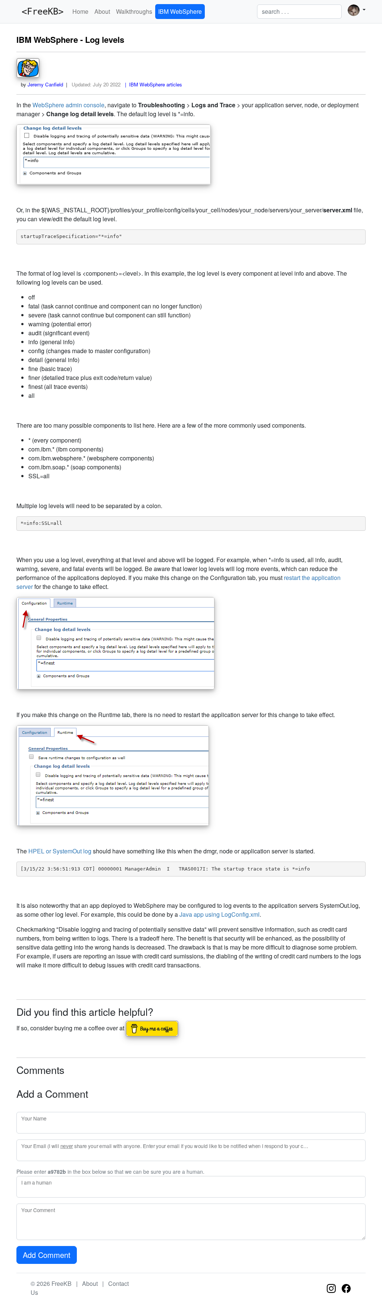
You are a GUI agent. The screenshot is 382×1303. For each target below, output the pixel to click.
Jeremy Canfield (45, 84)
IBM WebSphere (180, 11)
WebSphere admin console (68, 105)
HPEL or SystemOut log (59, 851)
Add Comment (47, 1254)
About (102, 11)
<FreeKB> (39, 11)
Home (80, 11)
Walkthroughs (134, 11)
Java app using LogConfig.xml (219, 914)
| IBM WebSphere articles (152, 84)
